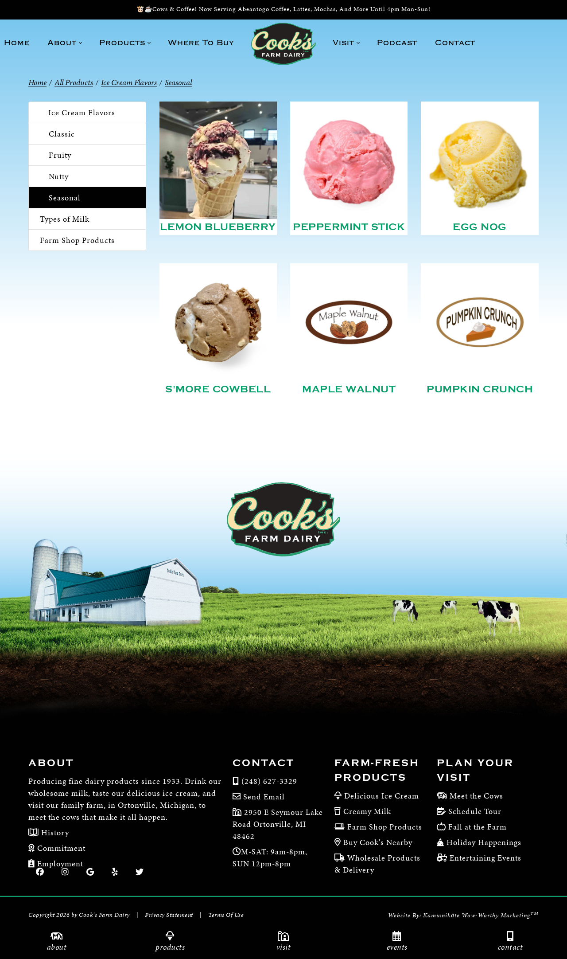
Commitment (60, 847)
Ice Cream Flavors (81, 112)
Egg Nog (480, 227)
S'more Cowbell (218, 389)
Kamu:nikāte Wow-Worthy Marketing (481, 915)
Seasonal (65, 197)
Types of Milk (64, 218)
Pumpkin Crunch (480, 389)
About (57, 946)
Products (170, 946)
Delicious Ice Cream (381, 795)
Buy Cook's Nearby (377, 842)
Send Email (264, 796)
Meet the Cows (476, 795)
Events (397, 946)
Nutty (59, 176)
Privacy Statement (169, 915)
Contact (510, 946)
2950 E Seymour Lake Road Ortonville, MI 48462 (278, 824)
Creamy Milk (367, 811)
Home (37, 82)
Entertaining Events (485, 857)
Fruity (60, 154)
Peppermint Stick (349, 227)
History (54, 832)
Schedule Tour (474, 811)
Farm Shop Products (77, 240)
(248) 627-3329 (269, 781)
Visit (283, 946)
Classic (62, 133)
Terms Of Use (226, 915)
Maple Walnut (349, 389)
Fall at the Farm (477, 826)
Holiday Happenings (484, 842)
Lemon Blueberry (218, 227)
